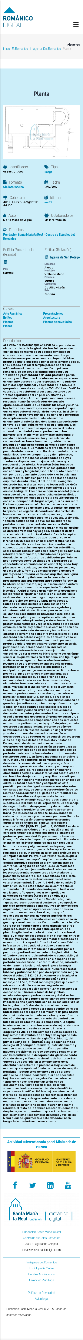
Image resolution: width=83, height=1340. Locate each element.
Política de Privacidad (41, 1292)
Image (48, 172)
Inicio (6, 48)
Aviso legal (41, 1298)
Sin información (13, 187)
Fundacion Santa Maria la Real (41, 1232)
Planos (7, 326)
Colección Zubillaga (41, 1280)
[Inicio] (27, 17)
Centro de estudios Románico (41, 1238)
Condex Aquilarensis (41, 1274)
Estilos (7, 317)
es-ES (48, 202)
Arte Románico (12, 313)
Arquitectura (51, 317)
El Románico (20, 48)
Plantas (8, 322)
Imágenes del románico (45, 48)
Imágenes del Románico (41, 1262)
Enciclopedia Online (41, 1268)
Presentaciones (53, 313)
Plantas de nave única (57, 322)
